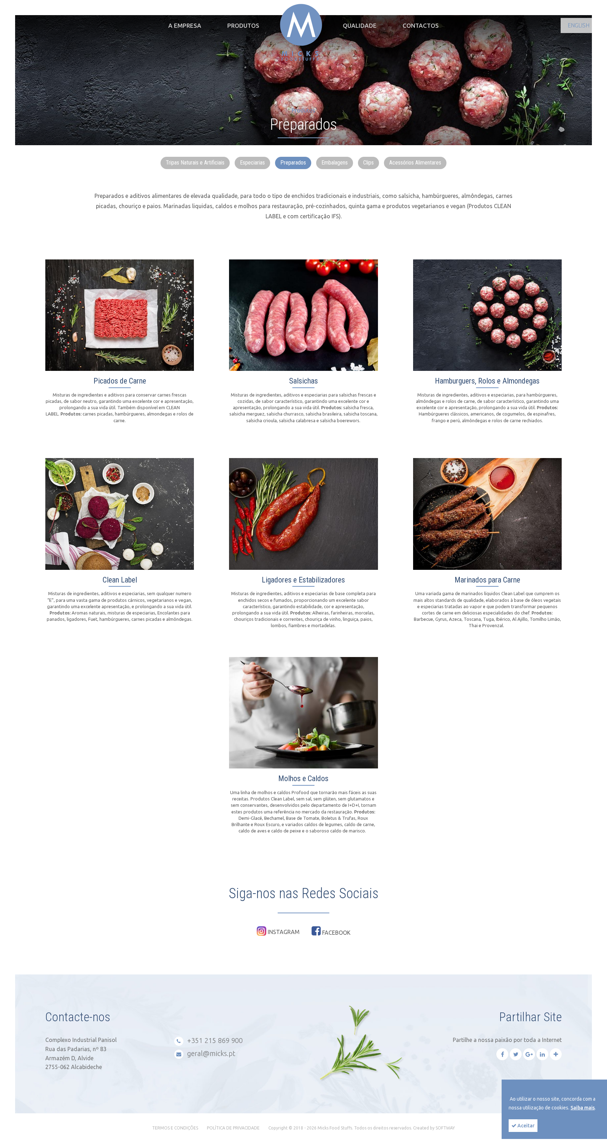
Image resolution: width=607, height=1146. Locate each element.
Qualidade (360, 25)
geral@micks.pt (210, 1053)
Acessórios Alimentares (415, 162)
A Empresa (184, 25)
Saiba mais (582, 1107)
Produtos (243, 25)
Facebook (336, 932)
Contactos (421, 25)
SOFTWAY (445, 1128)
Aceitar (525, 1125)
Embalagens (334, 162)
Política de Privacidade (233, 1128)
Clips (368, 162)
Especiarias (252, 162)
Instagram (283, 932)
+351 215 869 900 (214, 1040)
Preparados (293, 162)
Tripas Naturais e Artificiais (195, 162)
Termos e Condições (175, 1128)
